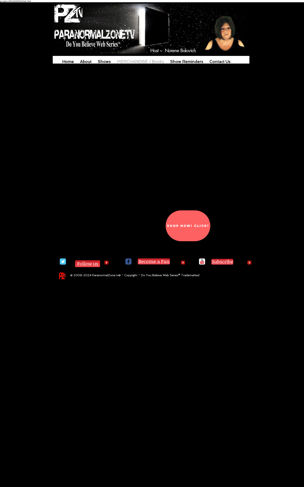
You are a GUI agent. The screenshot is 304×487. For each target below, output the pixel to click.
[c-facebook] (128, 261)
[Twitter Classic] (63, 261)
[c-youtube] (202, 261)
